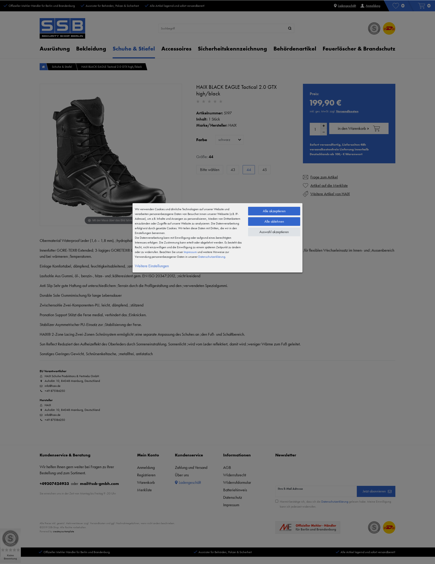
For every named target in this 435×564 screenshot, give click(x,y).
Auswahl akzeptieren (274, 231)
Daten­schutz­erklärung (211, 257)
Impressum (190, 252)
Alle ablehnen (274, 221)
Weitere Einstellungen (152, 265)
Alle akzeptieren (274, 211)
